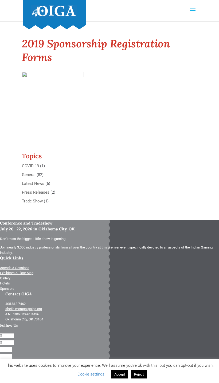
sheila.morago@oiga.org (23, 309)
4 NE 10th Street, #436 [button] (22, 314)
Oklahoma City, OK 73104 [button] (24, 319)
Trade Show (32, 201)
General (29, 174)
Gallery (5, 278)
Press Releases (35, 192)
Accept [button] (119, 374)
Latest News (33, 183)
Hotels (5, 283)
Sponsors (7, 289)
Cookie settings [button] (90, 374)
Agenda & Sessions (14, 268)
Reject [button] (139, 374)
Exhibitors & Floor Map (16, 273)
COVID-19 (30, 166)
